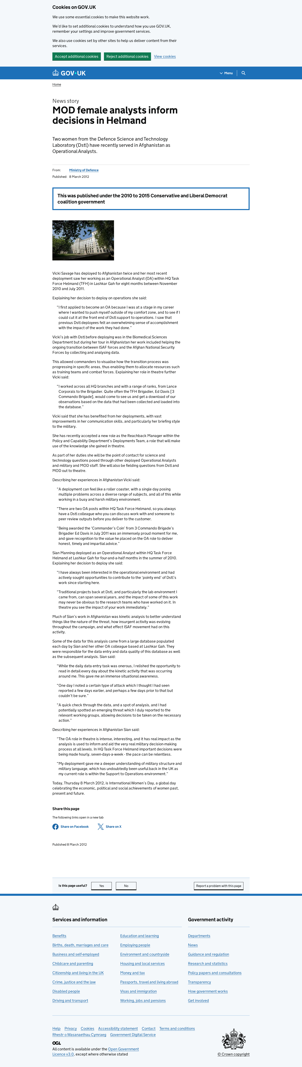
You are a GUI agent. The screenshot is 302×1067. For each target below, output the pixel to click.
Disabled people (66, 991)
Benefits (59, 935)
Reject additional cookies (127, 56)
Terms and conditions (177, 1028)
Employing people (135, 945)
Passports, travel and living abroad (149, 982)
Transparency (199, 982)
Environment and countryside (144, 954)
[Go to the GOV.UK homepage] (69, 73)
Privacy (71, 1028)
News (193, 945)
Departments (199, 935)
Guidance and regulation (208, 954)
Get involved (198, 1000)
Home (56, 84)
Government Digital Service (133, 1034)
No (130, 886)
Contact (149, 1028)
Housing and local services (142, 963)
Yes (105, 886)
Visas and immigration (138, 991)
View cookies (165, 56)
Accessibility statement (118, 1028)
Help (56, 1028)
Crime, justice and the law (74, 982)
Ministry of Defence (84, 170)
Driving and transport (70, 1000)
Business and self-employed (75, 954)
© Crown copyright (234, 1054)
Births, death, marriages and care (80, 945)
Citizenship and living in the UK (78, 972)
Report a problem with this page (218, 886)
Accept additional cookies (76, 56)
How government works (208, 991)
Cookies (87, 1028)
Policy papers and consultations (215, 972)
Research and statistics (208, 963)
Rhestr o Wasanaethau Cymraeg (79, 1034)
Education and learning (139, 935)
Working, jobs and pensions (143, 1000)
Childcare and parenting (72, 963)
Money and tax (132, 972)
